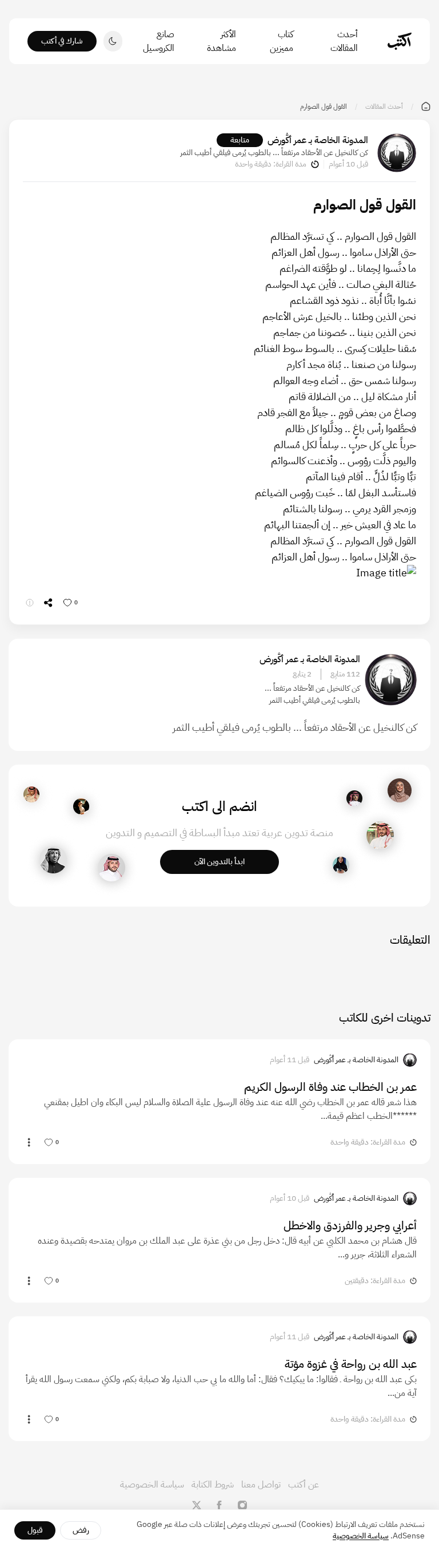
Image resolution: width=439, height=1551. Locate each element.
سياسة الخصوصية (152, 1484)
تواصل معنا (261, 1484)
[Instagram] (242, 1505)
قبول (35, 1530)
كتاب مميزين (281, 41)
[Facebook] (219, 1505)
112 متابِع (345, 674)
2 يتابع (302, 674)
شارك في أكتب (62, 41)
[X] (196, 1505)
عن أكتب (303, 1484)
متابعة (239, 140)
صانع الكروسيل (158, 41)
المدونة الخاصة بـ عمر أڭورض (318, 140)
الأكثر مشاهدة (221, 41)
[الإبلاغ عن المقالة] (30, 603)
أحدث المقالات (344, 41)
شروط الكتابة (212, 1484)
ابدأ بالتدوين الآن (219, 862)
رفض (81, 1530)
